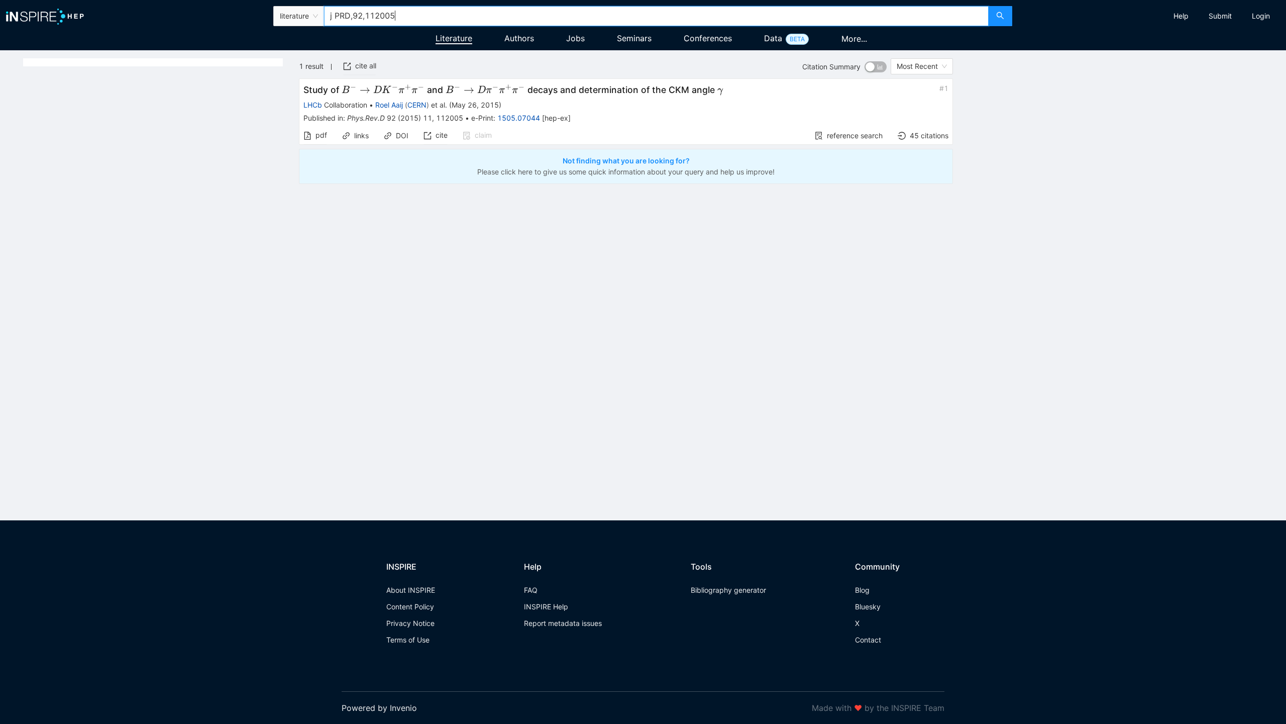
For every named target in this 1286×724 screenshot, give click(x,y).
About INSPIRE (410, 590)
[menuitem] (1181, 16)
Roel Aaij (389, 105)
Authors (519, 38)
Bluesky (868, 606)
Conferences (708, 38)
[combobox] (656, 16)
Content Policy (410, 606)
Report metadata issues (563, 623)
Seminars (634, 38)
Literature (454, 38)
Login (1261, 16)
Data (773, 38)
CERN (416, 105)
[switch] (876, 66)
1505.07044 (518, 118)
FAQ (531, 590)
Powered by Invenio (379, 708)
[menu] (1150, 16)
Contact (868, 640)
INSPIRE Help (546, 606)
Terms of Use (408, 640)
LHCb (312, 105)
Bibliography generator (728, 590)
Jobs (575, 38)
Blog (862, 590)
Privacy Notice (410, 623)
